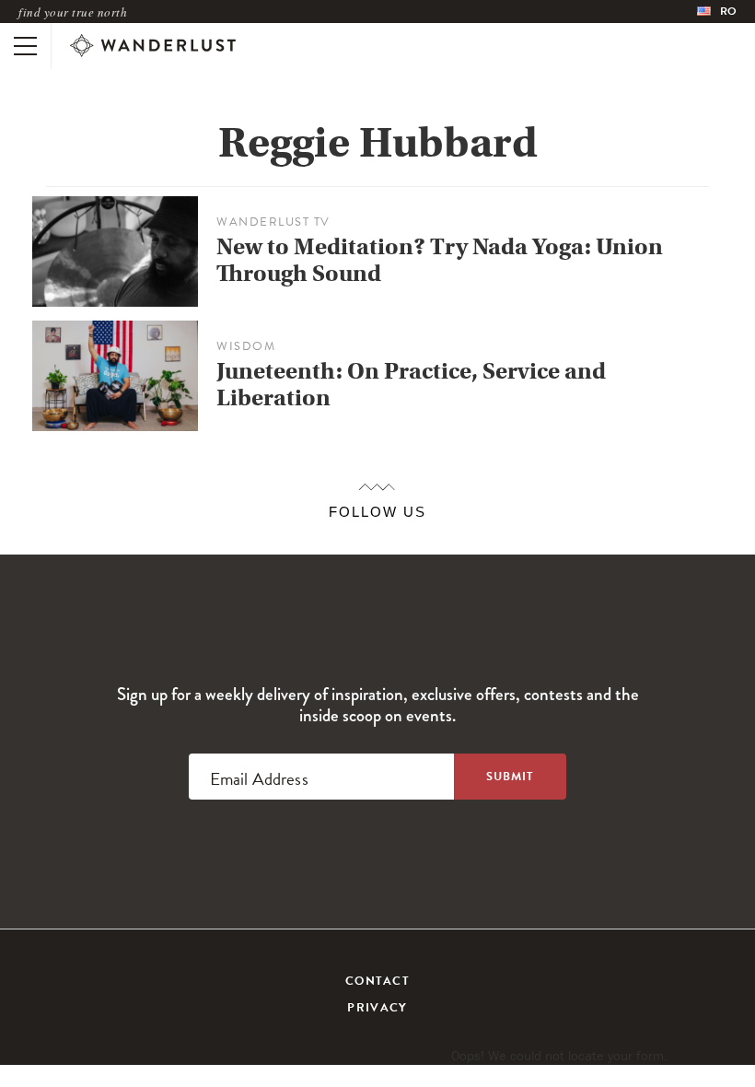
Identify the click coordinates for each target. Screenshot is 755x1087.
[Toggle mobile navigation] (25, 46)
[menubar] (717, 11)
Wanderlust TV (273, 222)
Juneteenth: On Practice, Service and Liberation (411, 384)
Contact (377, 981)
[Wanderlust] (153, 46)
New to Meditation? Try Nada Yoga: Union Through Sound (439, 260)
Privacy (377, 1008)
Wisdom (245, 346)
